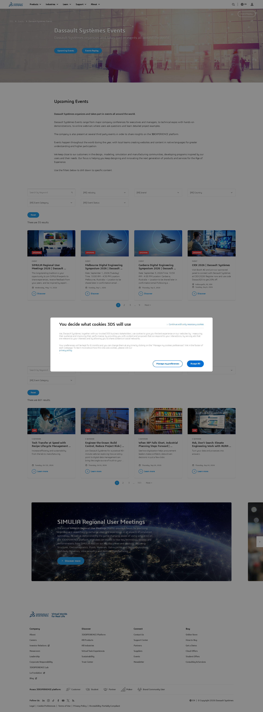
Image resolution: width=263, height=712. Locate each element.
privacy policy (65, 350)
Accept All (195, 364)
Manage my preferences (167, 364)
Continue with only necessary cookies (186, 324)
